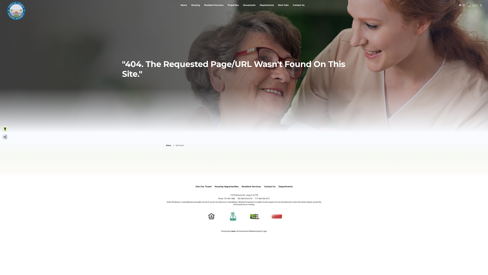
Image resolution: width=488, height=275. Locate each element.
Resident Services (213, 5)
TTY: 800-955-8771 (262, 199)
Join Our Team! (203, 186)
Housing (195, 5)
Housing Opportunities (227, 186)
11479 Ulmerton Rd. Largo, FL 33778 (244, 195)
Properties (233, 5)
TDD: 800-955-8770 (244, 199)
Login (265, 231)
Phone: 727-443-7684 (226, 199)
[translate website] (469, 5)
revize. (233, 231)
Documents (249, 5)
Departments (267, 5)
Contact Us (298, 5)
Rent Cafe (283, 5)
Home (184, 5)
